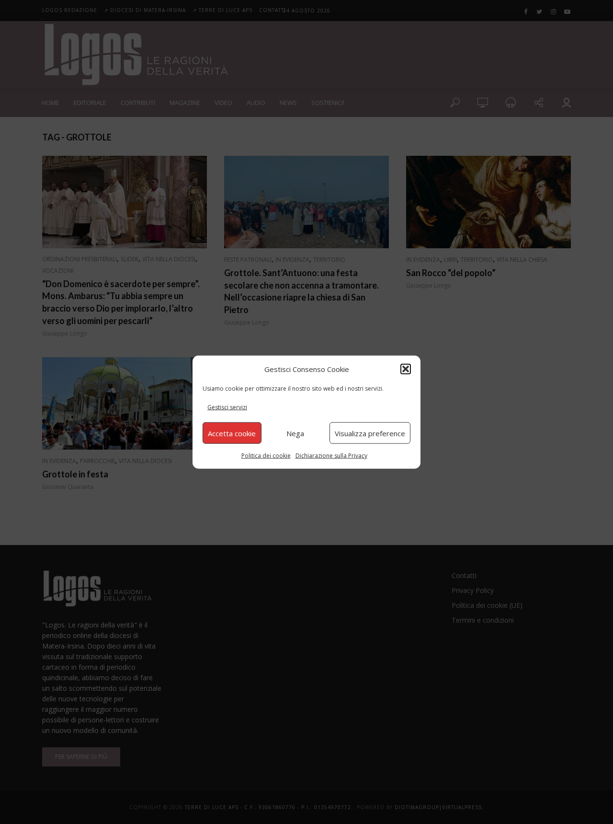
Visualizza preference (370, 433)
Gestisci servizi (227, 407)
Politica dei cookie (266, 456)
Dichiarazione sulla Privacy (331, 456)
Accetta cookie (232, 433)
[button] (405, 368)
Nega (295, 433)
